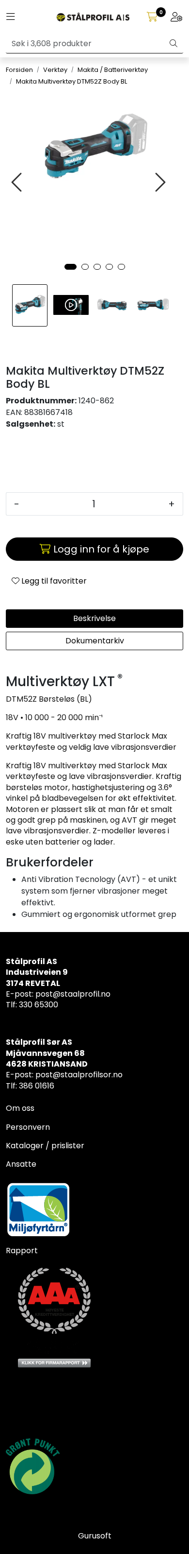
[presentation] (18, 182)
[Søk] (173, 43)
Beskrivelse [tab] (94, 618)
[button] (70, 267)
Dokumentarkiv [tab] (94, 640)
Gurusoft (94, 1535)
